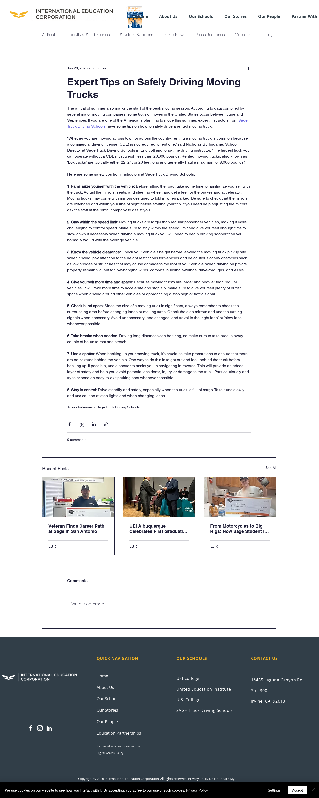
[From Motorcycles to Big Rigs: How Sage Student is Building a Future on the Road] (240, 497)
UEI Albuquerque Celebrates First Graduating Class (158, 528)
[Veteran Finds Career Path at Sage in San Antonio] (78, 497)
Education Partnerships (119, 733)
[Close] (313, 790)
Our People (107, 721)
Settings (274, 790)
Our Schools (108, 698)
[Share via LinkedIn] (93, 424)
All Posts (49, 35)
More (240, 35)
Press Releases (210, 35)
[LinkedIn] (49, 728)
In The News (174, 35)
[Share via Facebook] (69, 424)
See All (270, 468)
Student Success (136, 35)
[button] (201, 16)
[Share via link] (106, 424)
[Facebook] (30, 728)
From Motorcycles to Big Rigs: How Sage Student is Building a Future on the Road (238, 528)
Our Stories (107, 710)
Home (102, 676)
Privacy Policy (198, 778)
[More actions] (248, 68)
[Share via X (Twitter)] (81, 424)
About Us (105, 687)
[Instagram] (40, 728)
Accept (297, 790)
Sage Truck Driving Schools (118, 407)
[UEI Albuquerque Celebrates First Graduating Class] (159, 497)
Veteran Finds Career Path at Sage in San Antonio (76, 528)
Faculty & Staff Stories (88, 35)
